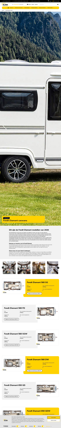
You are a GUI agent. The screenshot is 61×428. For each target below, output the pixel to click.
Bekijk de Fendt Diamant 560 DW (34, 370)
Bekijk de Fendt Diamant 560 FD (11, 319)
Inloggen (50, 1)
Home (3, 10)
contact (36, 4)
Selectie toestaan (53, 420)
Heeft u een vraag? (56, 1)
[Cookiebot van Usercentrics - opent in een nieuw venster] (6, 426)
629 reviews (17, 4)
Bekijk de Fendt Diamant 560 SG (34, 293)
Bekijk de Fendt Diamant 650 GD (11, 396)
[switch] (26, 426)
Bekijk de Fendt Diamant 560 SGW (12, 345)
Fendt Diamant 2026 (9, 10)
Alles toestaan (53, 417)
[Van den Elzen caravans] (5, 4)
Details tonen (48, 426)
